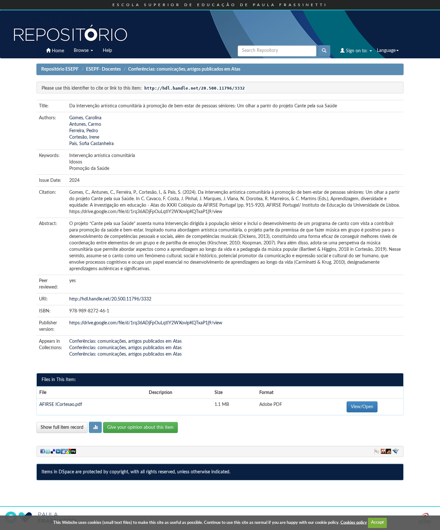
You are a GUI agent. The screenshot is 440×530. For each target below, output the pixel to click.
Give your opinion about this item (140, 427)
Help (107, 50)
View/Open (362, 407)
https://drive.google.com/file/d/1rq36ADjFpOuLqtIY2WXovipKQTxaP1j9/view (145, 323)
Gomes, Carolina (85, 118)
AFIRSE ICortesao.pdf (60, 404)
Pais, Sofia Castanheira (91, 144)
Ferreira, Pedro (83, 131)
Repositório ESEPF (60, 69)
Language (386, 50)
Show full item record (62, 427)
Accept (377, 522)
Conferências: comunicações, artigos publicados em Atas (184, 69)
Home (57, 51)
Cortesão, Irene (84, 137)
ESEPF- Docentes (103, 69)
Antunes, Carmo (85, 124)
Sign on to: (357, 51)
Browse (82, 50)
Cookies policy (353, 522)
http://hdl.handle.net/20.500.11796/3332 (110, 299)
